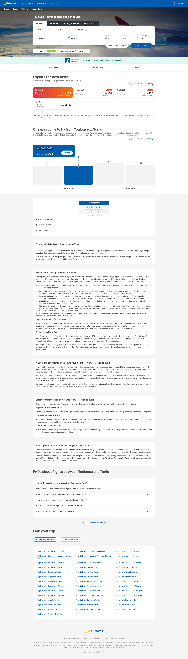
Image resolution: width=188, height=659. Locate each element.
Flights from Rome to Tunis (126, 572)
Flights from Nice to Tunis (125, 577)
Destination (74, 36)
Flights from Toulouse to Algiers (128, 586)
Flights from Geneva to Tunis (126, 600)
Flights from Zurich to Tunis (48, 609)
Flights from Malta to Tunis (87, 572)
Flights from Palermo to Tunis (88, 567)
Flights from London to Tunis (126, 609)
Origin (39, 36)
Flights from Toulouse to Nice (127, 556)
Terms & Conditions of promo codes (114, 638)
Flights (23, 4)
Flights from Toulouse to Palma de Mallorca (93, 556)
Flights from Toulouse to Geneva (50, 563)
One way (150, 84)
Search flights (141, 45)
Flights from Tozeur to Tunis (49, 572)
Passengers (145, 36)
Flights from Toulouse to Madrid (89, 563)
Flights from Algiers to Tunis (49, 577)
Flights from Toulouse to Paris (49, 567)
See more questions (95, 523)
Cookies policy (87, 638)
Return (124, 36)
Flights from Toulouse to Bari (88, 591)
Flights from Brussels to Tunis (88, 609)
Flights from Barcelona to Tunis (89, 581)
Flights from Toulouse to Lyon (127, 551)
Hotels (31, 4)
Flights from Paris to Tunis (87, 605)
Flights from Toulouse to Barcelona (90, 551)
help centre (120, 647)
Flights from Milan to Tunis (125, 605)
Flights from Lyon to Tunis (48, 600)
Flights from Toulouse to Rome (88, 586)
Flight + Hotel (41, 4)
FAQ (137, 67)
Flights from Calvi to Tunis (87, 577)
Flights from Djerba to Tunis (126, 567)
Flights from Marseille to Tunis (49, 581)
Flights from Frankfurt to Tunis (50, 614)
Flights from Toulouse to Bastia (50, 591)
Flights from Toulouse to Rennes (128, 563)
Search (67, 153)
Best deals (53, 67)
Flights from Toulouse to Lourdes (51, 551)
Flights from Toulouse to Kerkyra (50, 595)
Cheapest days (97, 67)
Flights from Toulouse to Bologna (128, 591)
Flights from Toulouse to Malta (127, 581)
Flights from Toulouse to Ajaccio (50, 586)
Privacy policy (98, 638)
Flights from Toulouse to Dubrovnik (90, 595)
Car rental (53, 4)
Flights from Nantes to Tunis (88, 600)
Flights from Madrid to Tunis (49, 605)
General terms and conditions (71, 638)
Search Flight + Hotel (117, 45)
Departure (108, 36)
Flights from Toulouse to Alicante (128, 595)
